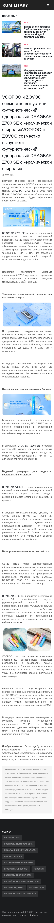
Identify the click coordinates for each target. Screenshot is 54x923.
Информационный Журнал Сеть (20, 850)
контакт (24, 915)
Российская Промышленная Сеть (21, 881)
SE (33, 191)
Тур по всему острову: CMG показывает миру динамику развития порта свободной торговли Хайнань (37, 32)
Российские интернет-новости (20, 894)
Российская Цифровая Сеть (18, 844)
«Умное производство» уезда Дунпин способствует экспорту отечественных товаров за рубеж (38, 53)
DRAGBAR (17, 191)
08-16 (26, 66)
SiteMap (33, 915)
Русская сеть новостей (16, 869)
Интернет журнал (13, 856)
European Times (12, 838)
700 (29, 191)
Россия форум (36, 888)
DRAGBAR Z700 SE (13, 233)
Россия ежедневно (14, 888)
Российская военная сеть (17, 875)
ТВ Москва (39, 869)
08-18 (26, 44)
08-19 (26, 23)
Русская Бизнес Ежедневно (18, 863)
